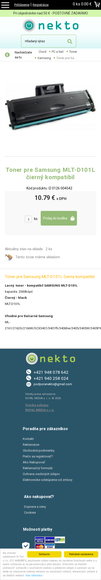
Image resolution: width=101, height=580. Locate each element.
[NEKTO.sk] (51, 26)
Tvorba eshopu (36, 405)
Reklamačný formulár (38, 468)
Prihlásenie (21, 5)
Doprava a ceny (35, 506)
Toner (73, 51)
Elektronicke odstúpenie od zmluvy (47, 480)
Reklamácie (31, 444)
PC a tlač (58, 51)
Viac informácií (34, 575)
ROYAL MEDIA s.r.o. (39, 410)
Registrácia (41, 5)
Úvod (42, 51)
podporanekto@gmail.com (53, 384)
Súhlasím (44, 554)
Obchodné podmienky (38, 450)
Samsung (44, 58)
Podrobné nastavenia (81, 554)
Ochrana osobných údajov (41, 474)
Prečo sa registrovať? (38, 456)
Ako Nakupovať (34, 462)
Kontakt (28, 439)
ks (36, 219)
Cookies (30, 512)
